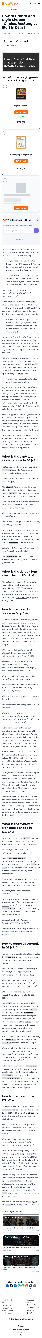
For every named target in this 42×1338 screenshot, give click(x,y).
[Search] (35, 3)
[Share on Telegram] (19, 1285)
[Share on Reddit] (26, 1285)
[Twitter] (21, 1335)
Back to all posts (10, 10)
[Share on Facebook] (7, 1285)
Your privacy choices (21, 1329)
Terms (21, 1323)
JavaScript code (27, 270)
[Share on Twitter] (11, 1285)
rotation (5, 905)
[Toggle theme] (37, 219)
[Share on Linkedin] (15, 1285)
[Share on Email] (34, 1285)
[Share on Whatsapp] (23, 1285)
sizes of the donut (10, 761)
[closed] (39, 3)
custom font (21, 597)
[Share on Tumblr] (30, 1285)
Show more (11, 45)
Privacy (21, 1326)
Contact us (21, 1332)
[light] (31, 3)
